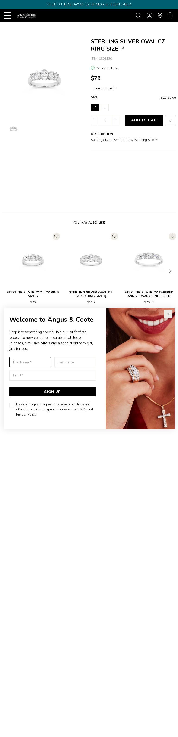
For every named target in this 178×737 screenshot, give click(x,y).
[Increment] (115, 120)
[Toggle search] (139, 15)
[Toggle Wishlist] (56, 236)
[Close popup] (168, 314)
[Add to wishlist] (170, 120)
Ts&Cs (81, 409)
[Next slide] (170, 270)
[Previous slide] (7, 270)
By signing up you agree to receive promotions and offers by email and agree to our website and (54, 409)
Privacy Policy (26, 414)
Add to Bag (144, 120)
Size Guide (168, 97)
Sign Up (52, 391)
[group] (89, 4)
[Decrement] (94, 120)
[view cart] (170, 15)
